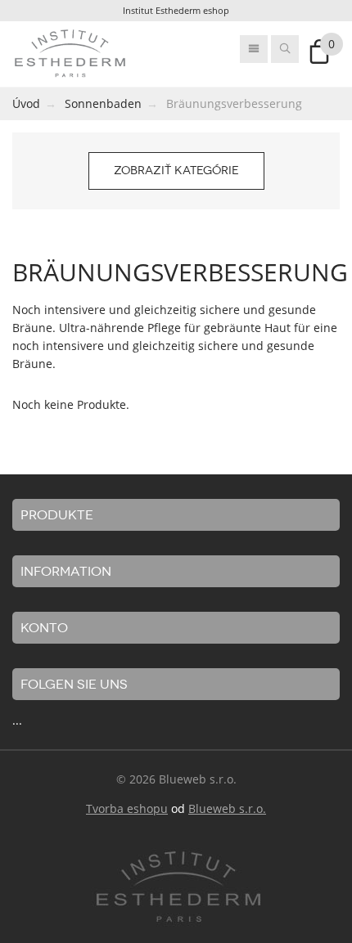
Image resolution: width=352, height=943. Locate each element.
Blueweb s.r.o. (227, 808)
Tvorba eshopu (127, 808)
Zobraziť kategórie (176, 170)
